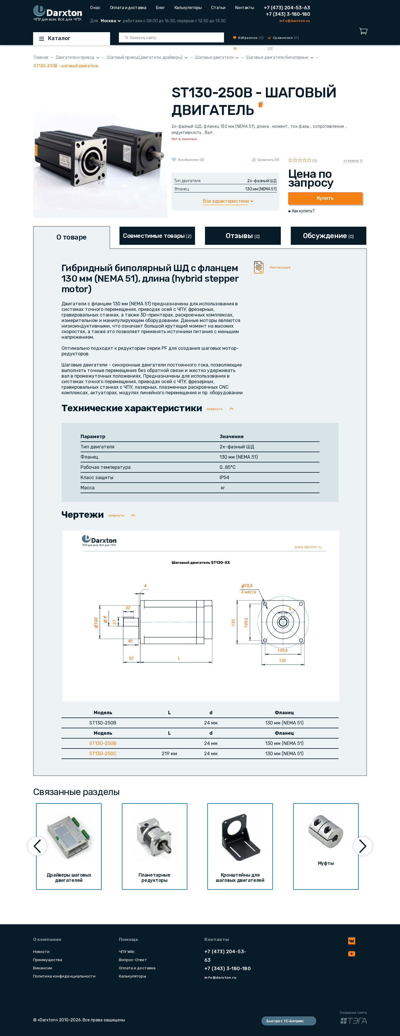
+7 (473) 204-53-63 (287, 8)
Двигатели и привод (75, 57)
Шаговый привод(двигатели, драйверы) (144, 57)
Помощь (128, 939)
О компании (47, 939)
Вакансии (42, 968)
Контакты (244, 7)
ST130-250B (103, 743)
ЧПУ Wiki (127, 951)
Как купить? (303, 211)
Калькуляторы (188, 7)
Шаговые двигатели (214, 57)
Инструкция (280, 267)
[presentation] (37, 846)
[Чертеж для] (200, 615)
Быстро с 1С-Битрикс (285, 1020)
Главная (41, 57)
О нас (95, 7)
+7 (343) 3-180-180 (288, 14)
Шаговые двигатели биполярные (277, 57)
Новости (41, 951)
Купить (325, 198)
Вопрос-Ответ (133, 959)
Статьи (218, 7)
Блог (160, 7)
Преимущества (47, 959)
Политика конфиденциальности (64, 976)
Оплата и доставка (128, 7)
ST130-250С (103, 753)
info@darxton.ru (294, 21)
